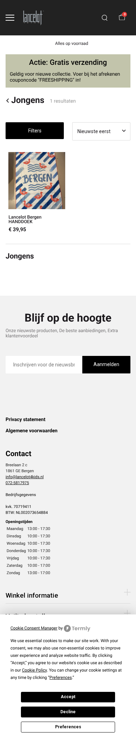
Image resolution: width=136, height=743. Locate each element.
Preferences (68, 726)
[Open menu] (10, 18)
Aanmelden (106, 364)
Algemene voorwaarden (32, 431)
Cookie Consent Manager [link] (34, 628)
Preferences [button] (61, 677)
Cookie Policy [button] (34, 670)
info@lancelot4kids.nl (25, 476)
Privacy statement (25, 419)
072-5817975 (17, 482)
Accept (68, 696)
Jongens (27, 100)
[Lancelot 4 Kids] (33, 17)
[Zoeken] (104, 18)
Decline (68, 711)
